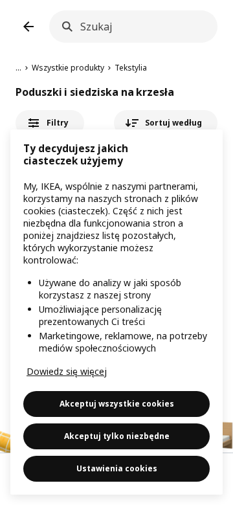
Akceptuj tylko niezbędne (117, 436)
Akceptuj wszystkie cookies (117, 403)
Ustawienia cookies (116, 468)
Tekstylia (131, 67)
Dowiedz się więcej (67, 371)
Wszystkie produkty (68, 67)
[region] (116, 312)
